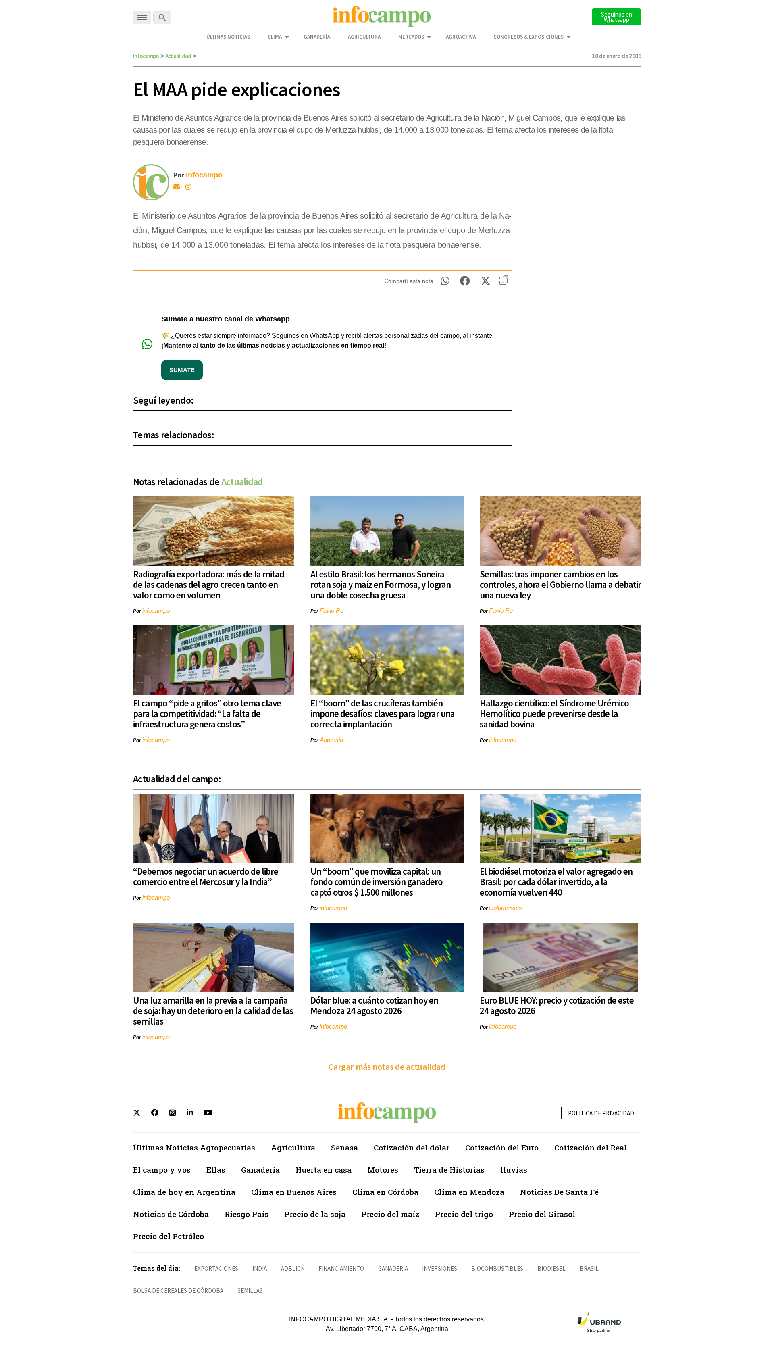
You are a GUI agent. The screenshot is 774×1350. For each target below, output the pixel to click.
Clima (275, 36)
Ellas (215, 1170)
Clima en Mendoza (469, 1192)
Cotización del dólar (411, 1147)
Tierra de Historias (449, 1170)
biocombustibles (497, 1268)
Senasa (344, 1147)
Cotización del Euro (502, 1147)
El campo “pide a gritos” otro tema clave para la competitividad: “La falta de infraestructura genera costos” (207, 713)
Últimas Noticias (228, 36)
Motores (382, 1170)
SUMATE (182, 370)
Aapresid (331, 739)
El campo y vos (162, 1170)
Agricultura (364, 36)
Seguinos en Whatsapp (616, 16)
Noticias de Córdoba (171, 1214)
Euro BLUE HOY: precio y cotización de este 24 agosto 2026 (557, 1005)
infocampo (156, 610)
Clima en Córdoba (385, 1192)
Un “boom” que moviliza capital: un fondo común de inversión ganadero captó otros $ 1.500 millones (376, 881)
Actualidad (178, 56)
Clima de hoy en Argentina (184, 1192)
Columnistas (505, 907)
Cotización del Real (590, 1147)
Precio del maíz (390, 1214)
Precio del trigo (464, 1214)
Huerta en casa (323, 1170)
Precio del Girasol (542, 1214)
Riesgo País (246, 1214)
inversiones (439, 1268)
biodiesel (551, 1268)
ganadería (393, 1268)
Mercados (411, 36)
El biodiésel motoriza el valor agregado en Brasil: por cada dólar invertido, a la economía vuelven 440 (556, 881)
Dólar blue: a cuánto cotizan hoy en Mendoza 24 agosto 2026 (374, 1005)
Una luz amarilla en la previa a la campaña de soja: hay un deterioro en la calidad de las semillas (213, 1010)
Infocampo (146, 56)
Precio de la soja (314, 1214)
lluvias (513, 1170)
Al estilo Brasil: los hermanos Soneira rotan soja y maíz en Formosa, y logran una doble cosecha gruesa (380, 584)
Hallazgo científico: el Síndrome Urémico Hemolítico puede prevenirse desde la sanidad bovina (554, 713)
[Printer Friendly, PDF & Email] (503, 283)
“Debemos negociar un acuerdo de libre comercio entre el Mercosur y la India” (205, 876)
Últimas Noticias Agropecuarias (194, 1147)
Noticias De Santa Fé (559, 1192)
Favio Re (331, 610)
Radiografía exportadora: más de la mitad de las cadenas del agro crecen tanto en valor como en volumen (208, 584)
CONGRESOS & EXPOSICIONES (528, 36)
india (259, 1268)
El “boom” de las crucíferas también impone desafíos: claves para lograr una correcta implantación (382, 713)
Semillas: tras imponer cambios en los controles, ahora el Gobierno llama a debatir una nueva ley (560, 584)
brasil (589, 1268)
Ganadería (317, 36)
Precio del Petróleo (168, 1236)
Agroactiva (461, 36)
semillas (250, 1290)
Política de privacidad (601, 1113)
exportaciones (216, 1268)
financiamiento (341, 1268)
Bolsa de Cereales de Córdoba (178, 1290)
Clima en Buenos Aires (294, 1192)
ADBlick (292, 1268)
